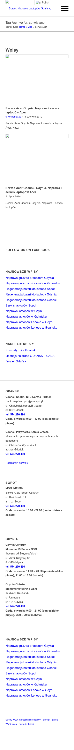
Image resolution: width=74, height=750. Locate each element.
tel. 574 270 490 (15, 414)
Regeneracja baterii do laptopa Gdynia (31, 294)
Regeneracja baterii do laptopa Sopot (30, 288)
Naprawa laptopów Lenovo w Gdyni (29, 322)
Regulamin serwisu (17, 463)
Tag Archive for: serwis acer (26, 22)
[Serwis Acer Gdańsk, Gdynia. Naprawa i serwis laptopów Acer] (37, 159)
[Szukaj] (53, 8)
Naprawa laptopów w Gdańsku (26, 316)
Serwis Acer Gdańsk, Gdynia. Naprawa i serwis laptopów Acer (34, 190)
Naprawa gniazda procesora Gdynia (30, 277)
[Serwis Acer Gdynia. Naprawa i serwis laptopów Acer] (37, 79)
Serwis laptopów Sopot (21, 305)
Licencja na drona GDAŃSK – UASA (30, 355)
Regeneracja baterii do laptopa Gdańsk (32, 300)
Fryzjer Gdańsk (16, 361)
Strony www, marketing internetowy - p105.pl (28, 719)
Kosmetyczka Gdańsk (21, 350)
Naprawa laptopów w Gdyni (24, 311)
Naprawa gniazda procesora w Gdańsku (33, 283)
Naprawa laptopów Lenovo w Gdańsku (31, 327)
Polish (45, 2)
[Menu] (62, 8)
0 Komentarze (13, 116)
